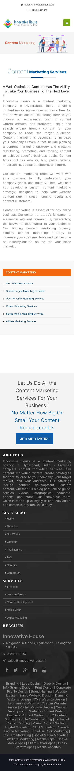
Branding (12, 586)
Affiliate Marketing (20, 739)
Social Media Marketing (51, 735)
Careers (11, 565)
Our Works (13, 534)
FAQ (9, 557)
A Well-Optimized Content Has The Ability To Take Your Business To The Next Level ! (36, 91)
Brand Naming (41, 691)
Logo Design (31, 683)
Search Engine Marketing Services (25, 291)
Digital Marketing (16, 617)
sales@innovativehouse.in (39, 4)
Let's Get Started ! (34, 438)
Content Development (19, 602)
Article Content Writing (35, 719)
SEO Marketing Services (20, 283)
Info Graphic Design (17, 687)
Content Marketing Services (21, 306)
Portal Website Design (36, 707)
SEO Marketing (44, 727)
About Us (12, 526)
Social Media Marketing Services (24, 313)
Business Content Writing (26, 715)
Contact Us (13, 572)
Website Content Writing (47, 711)
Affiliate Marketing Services (21, 321)
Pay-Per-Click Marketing (50, 731)
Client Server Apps (41, 743)
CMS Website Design (49, 699)
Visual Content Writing (49, 723)
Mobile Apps (13, 609)
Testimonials (14, 549)
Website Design (16, 594)
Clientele (11, 541)
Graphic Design (54, 683)
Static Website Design (35, 695)
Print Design (44, 687)
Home (10, 518)
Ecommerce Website (23, 703)
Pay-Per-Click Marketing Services (25, 298)
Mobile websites (49, 747)
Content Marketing (21, 272)
